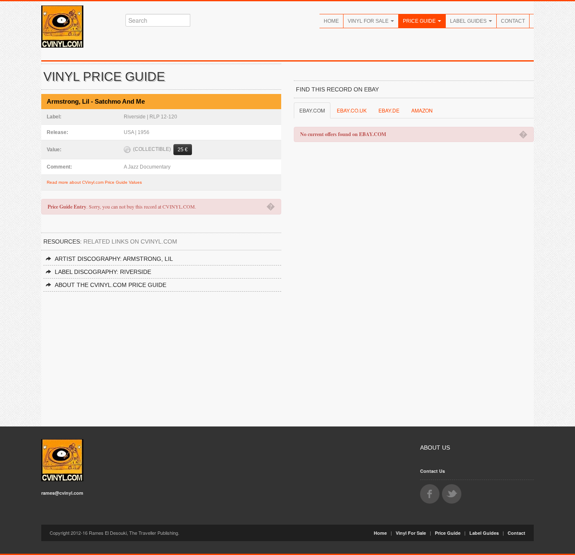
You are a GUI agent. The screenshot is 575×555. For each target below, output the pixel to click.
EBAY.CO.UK (352, 110)
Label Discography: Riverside (103, 271)
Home (331, 21)
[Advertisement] (161, 355)
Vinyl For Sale (369, 21)
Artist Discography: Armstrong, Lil (114, 258)
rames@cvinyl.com (62, 493)
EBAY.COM (312, 110)
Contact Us (432, 471)
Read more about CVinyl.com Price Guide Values (94, 182)
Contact (513, 21)
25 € (183, 150)
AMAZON (422, 110)
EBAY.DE (388, 110)
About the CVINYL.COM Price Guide (110, 285)
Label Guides (469, 21)
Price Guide (420, 21)
